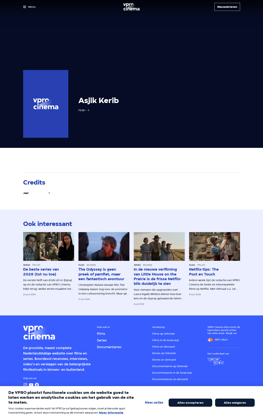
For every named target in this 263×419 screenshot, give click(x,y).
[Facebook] (37, 385)
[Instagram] (25, 385)
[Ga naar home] (131, 6)
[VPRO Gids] (216, 361)
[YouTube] (31, 385)
